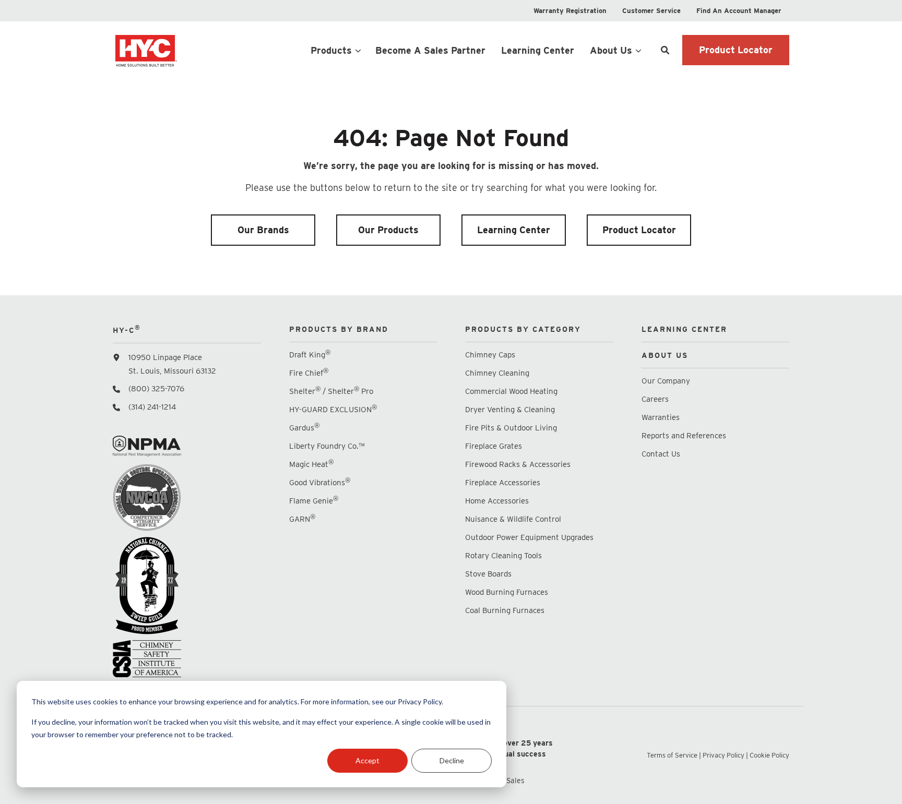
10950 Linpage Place (165, 357)
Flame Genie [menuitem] (313, 501)
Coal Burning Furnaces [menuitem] (504, 610)
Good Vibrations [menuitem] (319, 482)
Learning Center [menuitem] (513, 229)
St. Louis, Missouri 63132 (172, 371)
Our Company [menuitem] (666, 381)
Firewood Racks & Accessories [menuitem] (518, 464)
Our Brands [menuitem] (263, 229)
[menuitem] (570, 10)
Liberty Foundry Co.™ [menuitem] (326, 446)
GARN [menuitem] (302, 519)
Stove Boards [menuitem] (488, 574)
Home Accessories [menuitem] (497, 501)
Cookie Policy (769, 755)
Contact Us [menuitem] (661, 454)
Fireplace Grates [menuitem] (493, 446)
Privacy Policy (723, 755)
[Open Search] (665, 50)
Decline (452, 760)
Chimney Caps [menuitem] (490, 354)
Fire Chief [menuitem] (308, 373)
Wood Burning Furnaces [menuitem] (506, 592)
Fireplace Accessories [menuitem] (502, 482)
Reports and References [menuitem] (684, 435)
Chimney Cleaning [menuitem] (497, 373)
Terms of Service (672, 755)
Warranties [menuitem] (662, 417)
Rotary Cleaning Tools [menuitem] (503, 555)
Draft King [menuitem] (309, 354)
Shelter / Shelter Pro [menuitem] (331, 391)
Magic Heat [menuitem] (311, 464)
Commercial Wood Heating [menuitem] (511, 391)
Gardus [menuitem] (304, 428)
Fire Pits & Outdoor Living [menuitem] (511, 428)
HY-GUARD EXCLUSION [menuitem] (333, 409)
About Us (611, 50)
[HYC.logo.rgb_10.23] (187, 50)
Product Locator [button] (736, 49)
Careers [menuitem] (655, 399)
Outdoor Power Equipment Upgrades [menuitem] (529, 537)
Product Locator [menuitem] (639, 229)
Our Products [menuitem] (388, 229)
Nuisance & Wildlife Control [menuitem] (513, 519)
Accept (367, 760)
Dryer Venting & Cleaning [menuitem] (510, 409)
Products (331, 50)
